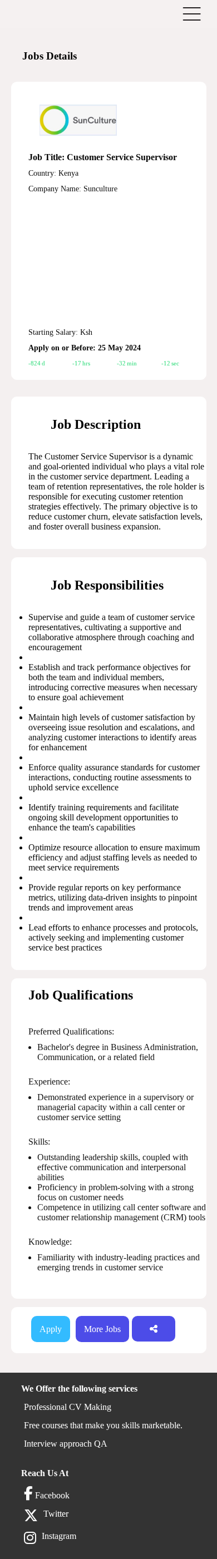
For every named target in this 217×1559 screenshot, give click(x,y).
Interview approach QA (65, 1443)
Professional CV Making (67, 1407)
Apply (51, 1329)
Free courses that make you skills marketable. (103, 1425)
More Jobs (102, 1329)
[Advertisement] (108, 260)
